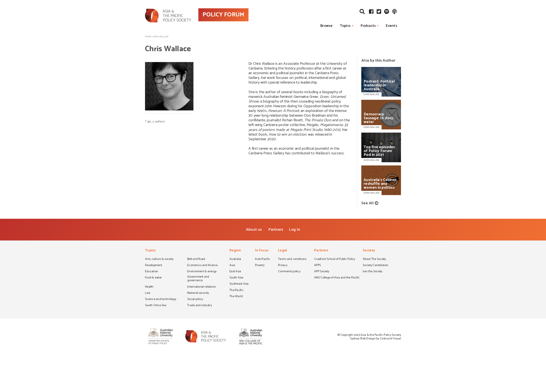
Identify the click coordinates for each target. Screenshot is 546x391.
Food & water (153, 278)
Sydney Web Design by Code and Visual (375, 338)
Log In (294, 229)
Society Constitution (375, 266)
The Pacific (236, 290)
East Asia (235, 272)
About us (254, 229)
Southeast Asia (239, 284)
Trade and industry (199, 306)
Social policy (195, 299)
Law (147, 293)
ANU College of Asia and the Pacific (337, 278)
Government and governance (198, 279)
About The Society (374, 259)
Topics (345, 26)
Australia (235, 259)
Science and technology (160, 299)
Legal (282, 250)
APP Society (321, 272)
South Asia (236, 278)
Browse (326, 26)
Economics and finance (202, 266)
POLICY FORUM (223, 15)
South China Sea (155, 306)
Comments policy (289, 272)
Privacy (282, 266)
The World (236, 297)
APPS (317, 266)
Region (235, 250)
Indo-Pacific (262, 259)
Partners (275, 229)
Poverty (259, 266)
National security (198, 293)
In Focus (262, 250)
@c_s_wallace (156, 121)
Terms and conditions (292, 259)
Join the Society (372, 272)
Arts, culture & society (159, 259)
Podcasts (368, 26)
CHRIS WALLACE (371, 94)
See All (367, 203)
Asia (232, 266)
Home (148, 36)
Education (151, 272)
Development (153, 266)
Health (149, 287)
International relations (201, 287)
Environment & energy (201, 272)
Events (391, 26)
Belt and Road (196, 259)
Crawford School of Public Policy (334, 259)
